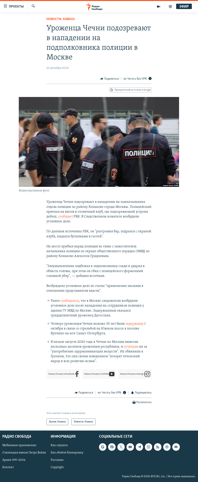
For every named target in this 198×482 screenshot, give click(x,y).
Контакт (8, 467)
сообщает (66, 216)
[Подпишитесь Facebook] (111, 447)
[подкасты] (170, 6)
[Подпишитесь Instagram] (148, 447)
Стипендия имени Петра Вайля (24, 452)
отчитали (131, 347)
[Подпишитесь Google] (102, 447)
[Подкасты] (167, 447)
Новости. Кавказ (60, 19)
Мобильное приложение (19, 445)
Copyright (57, 467)
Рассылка (57, 460)
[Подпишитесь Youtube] (130, 447)
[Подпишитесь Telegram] (139, 447)
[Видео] (159, 6)
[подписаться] (176, 447)
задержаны (134, 324)
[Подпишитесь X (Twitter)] (121, 447)
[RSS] (157, 447)
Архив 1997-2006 (13, 460)
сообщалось (70, 301)
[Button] (109, 78)
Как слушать (59, 445)
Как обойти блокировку (67, 452)
